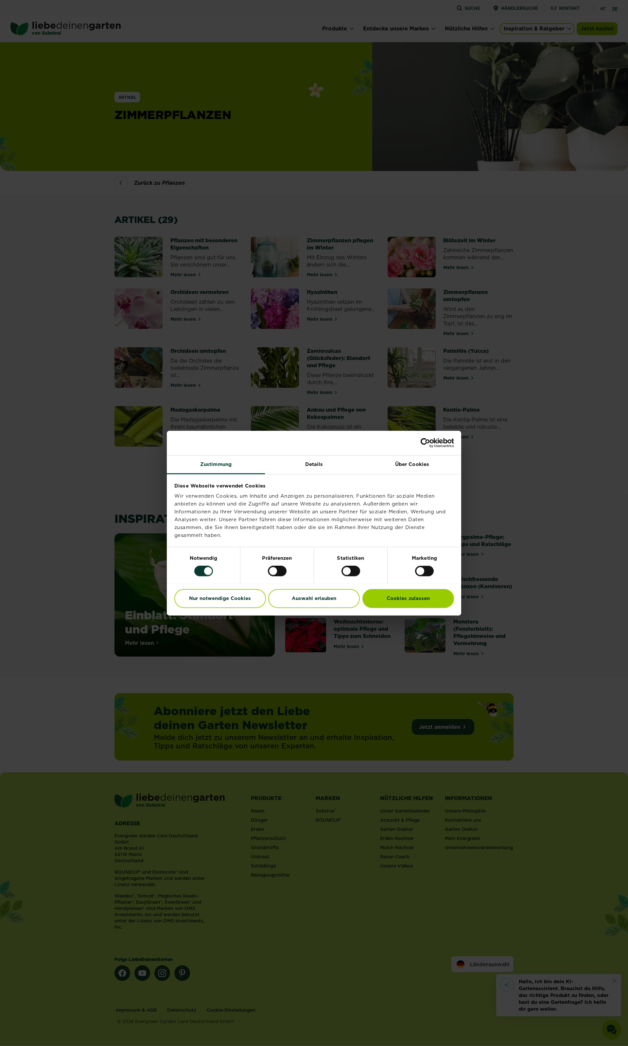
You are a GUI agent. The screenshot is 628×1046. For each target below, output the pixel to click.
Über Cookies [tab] (412, 464)
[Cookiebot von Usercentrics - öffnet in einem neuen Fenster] (425, 443)
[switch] (277, 571)
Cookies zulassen (408, 598)
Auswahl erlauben (314, 598)
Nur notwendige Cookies (220, 598)
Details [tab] (314, 464)
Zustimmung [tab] (216, 464)
